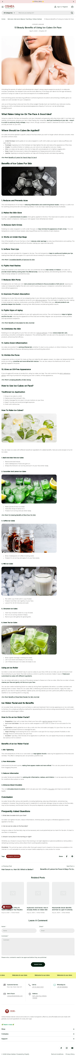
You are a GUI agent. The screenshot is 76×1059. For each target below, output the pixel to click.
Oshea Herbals (11, 1054)
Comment (5, 936)
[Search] (72, 13)
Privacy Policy (70, 1054)
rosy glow (51, 789)
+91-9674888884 (62, 987)
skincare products (41, 300)
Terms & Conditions (57, 1054)
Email (41, 926)
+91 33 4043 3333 (37, 987)
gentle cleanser (47, 721)
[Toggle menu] (2, 7)
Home (3, 19)
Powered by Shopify (22, 1054)
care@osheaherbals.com (15, 996)
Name (3, 926)
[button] (2, 1)
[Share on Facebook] (67, 856)
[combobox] (38, 13)
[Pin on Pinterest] (72, 856)
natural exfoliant (42, 333)
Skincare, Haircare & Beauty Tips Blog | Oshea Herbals (25, 19)
